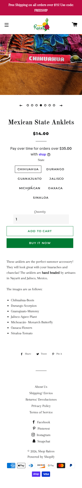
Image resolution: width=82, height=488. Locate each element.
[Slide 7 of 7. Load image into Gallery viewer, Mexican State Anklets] (54, 105)
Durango (55, 169)
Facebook (43, 422)
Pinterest (43, 429)
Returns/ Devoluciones (41, 399)
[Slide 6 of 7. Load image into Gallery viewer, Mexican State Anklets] (50, 105)
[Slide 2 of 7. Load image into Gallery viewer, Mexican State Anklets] (32, 105)
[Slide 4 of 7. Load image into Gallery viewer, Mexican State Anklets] (41, 105)
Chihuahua (28, 169)
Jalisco (56, 178)
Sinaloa (41, 197)
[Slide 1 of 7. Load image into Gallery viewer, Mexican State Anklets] (28, 105)
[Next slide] (61, 105)
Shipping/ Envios (41, 393)
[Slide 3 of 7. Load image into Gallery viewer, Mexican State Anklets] (37, 105)
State (41, 160)
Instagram (43, 435)
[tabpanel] (41, 64)
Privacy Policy (41, 406)
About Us (41, 387)
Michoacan (30, 188)
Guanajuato (30, 178)
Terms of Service (41, 412)
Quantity (40, 212)
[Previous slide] (21, 105)
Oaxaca (55, 188)
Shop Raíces (46, 451)
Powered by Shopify (41, 457)
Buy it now (40, 243)
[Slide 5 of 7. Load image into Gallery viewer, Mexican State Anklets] (45, 105)
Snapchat (43, 441)
